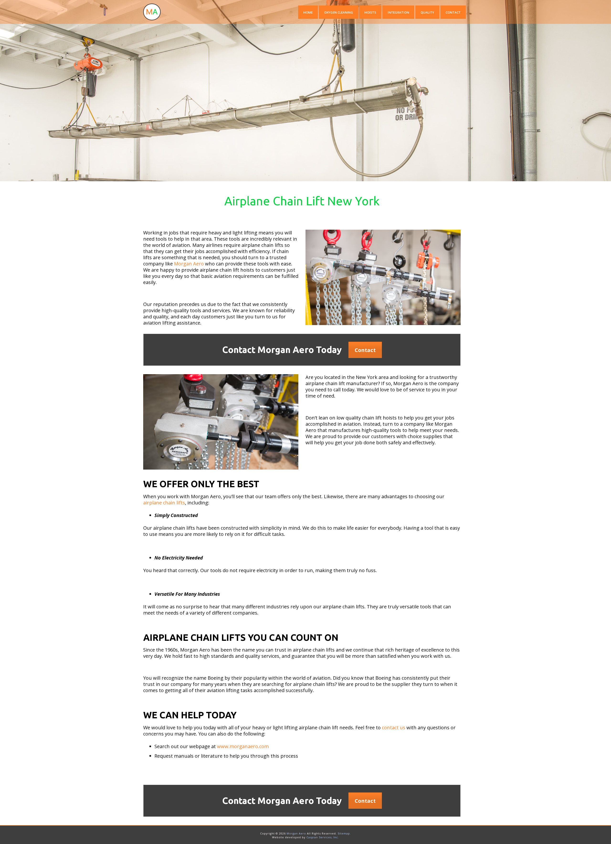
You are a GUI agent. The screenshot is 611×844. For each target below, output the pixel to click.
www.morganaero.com (243, 746)
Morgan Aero (189, 263)
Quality (427, 12)
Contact (453, 12)
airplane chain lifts (164, 502)
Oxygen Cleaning (338, 12)
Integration (398, 12)
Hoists (370, 12)
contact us (393, 727)
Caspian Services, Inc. (322, 837)
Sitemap (344, 833)
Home (308, 12)
